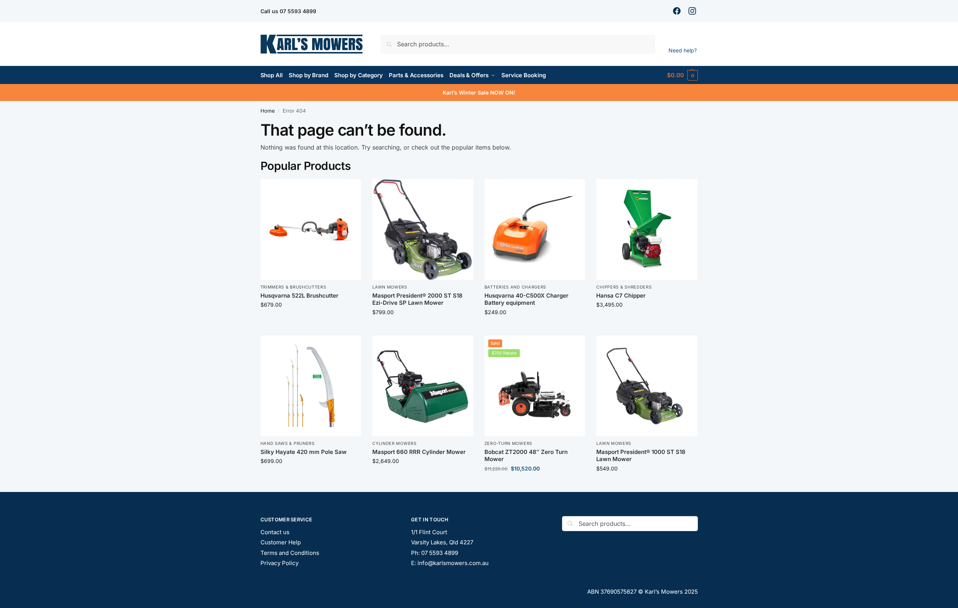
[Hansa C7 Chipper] (646, 229)
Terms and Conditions (289, 552)
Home (267, 111)
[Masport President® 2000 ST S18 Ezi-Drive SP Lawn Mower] (422, 229)
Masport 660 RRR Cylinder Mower (419, 451)
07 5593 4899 (298, 11)
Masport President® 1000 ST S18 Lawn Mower (640, 455)
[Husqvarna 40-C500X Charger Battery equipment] (534, 229)
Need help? (683, 50)
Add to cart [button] (310, 320)
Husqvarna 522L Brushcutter (299, 295)
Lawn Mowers (389, 287)
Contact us (274, 532)
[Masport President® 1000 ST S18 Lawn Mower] (646, 386)
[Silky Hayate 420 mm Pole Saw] (310, 386)
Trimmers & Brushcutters (293, 287)
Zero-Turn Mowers (508, 443)
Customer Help (280, 542)
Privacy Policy (279, 563)
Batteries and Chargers (515, 287)
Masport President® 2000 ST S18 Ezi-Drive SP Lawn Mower (417, 299)
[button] (682, 75)
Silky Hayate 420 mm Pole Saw (303, 451)
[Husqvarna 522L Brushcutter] (310, 229)
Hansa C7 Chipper (621, 295)
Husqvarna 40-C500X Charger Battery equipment (526, 299)
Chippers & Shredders (624, 287)
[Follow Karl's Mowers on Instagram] (693, 11)
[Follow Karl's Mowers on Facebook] (677, 11)
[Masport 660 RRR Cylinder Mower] (422, 386)
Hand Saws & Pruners (287, 443)
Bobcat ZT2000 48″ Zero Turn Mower (526, 455)
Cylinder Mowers (394, 443)
